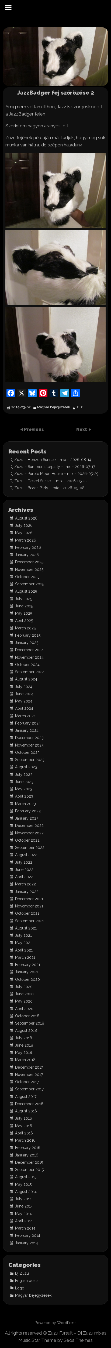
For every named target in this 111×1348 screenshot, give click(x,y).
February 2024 (28, 723)
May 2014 (23, 1214)
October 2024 (27, 664)
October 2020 (27, 979)
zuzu (81, 407)
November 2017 (29, 1074)
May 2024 (23, 701)
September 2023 (29, 760)
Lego (19, 1288)
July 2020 (24, 987)
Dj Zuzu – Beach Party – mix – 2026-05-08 (47, 488)
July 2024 (23, 686)
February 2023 (28, 811)
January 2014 (26, 1243)
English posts (27, 1280)
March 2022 (25, 884)
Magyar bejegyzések (53, 407)
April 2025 (24, 620)
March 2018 (25, 1060)
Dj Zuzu (22, 1273)
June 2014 (24, 1206)
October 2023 (27, 752)
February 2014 (27, 1235)
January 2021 (26, 972)
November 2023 (29, 745)
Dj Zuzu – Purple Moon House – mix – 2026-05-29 (54, 473)
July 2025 (23, 599)
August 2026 (26, 518)
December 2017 (29, 1067)
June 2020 (24, 994)
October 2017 (27, 1082)
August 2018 (26, 1030)
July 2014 (23, 1199)
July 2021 (23, 935)
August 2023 (26, 767)
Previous (34, 429)
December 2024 (29, 650)
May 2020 (24, 1001)
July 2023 (23, 774)
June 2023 (24, 782)
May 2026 (24, 533)
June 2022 (24, 869)
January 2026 (27, 555)
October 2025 (27, 577)
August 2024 (26, 679)
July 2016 (23, 1118)
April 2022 (24, 877)
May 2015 (23, 1184)
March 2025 (25, 628)
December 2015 (29, 1162)
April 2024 (24, 708)
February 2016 (27, 1147)
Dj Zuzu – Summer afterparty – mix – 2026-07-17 (52, 466)
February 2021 (27, 965)
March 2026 (25, 540)
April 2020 (24, 1009)
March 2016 (25, 1140)
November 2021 (29, 906)
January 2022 (27, 891)
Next (82, 429)
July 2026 (24, 525)
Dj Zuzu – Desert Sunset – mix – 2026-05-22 (49, 481)
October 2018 (27, 1016)
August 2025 (26, 591)
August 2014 (26, 1192)
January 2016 (26, 1155)
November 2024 (29, 657)
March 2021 (25, 957)
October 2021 (27, 913)
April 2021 (24, 950)
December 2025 (29, 562)
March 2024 (25, 716)
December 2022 (29, 825)
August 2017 (25, 1096)
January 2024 (27, 730)
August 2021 (26, 928)
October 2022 (27, 840)
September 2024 (29, 672)
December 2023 (29, 738)
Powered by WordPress (56, 1323)
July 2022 (23, 862)
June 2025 (24, 606)
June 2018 (24, 1045)
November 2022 (29, 833)
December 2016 (29, 1104)
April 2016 (24, 1133)
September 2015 (29, 1169)
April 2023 (24, 796)
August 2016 (26, 1111)
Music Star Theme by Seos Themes (55, 1340)
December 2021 (29, 899)
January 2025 (26, 642)
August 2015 (25, 1177)
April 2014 (24, 1221)
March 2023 (25, 804)
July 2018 (23, 1038)
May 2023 (23, 789)
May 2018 (23, 1052)
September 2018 (29, 1023)
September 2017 (29, 1089)
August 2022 (26, 855)
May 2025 (23, 613)
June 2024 (24, 694)
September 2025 (29, 584)
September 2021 (29, 921)
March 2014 (25, 1228)
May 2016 (23, 1126)
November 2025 (29, 569)
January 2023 (27, 818)
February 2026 (28, 547)
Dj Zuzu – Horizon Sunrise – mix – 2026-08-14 (50, 459)
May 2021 (23, 942)
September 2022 (29, 847)
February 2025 (27, 635)
